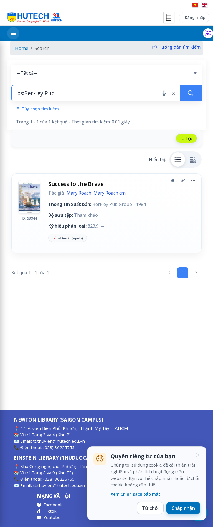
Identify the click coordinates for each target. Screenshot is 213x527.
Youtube (52, 517)
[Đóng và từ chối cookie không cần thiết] (197, 455)
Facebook (53, 504)
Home (21, 48)
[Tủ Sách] (168, 17)
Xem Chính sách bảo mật (135, 494)
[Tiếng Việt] (195, 5)
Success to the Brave (76, 184)
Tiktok (50, 511)
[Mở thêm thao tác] (193, 180)
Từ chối (150, 508)
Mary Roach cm (109, 193)
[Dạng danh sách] (178, 159)
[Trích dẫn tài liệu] (173, 180)
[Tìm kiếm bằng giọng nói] (164, 93)
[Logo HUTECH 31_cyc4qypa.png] (35, 17)
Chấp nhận (183, 508)
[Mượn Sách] (208, 33)
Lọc (189, 138)
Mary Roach (79, 193)
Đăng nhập (195, 17)
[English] (204, 5)
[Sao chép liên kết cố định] (183, 180)
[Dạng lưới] (193, 159)
